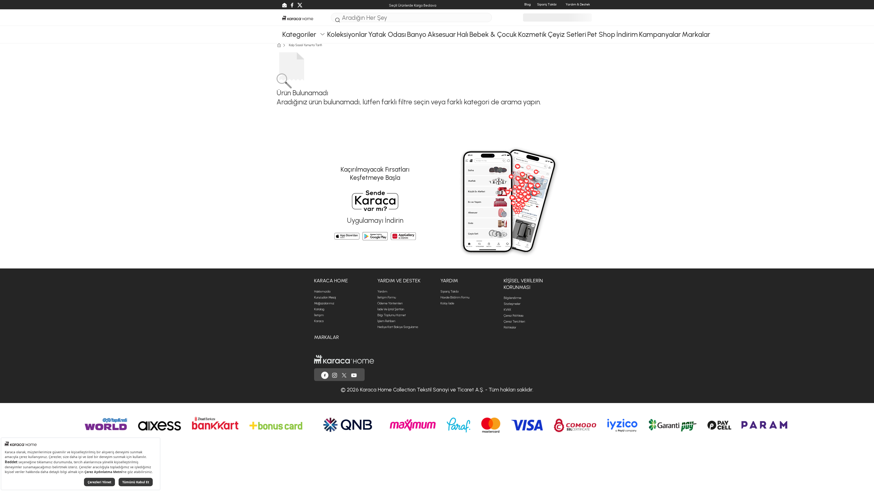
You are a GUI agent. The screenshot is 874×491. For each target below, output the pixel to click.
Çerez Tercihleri (514, 321)
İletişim (319, 315)
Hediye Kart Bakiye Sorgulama (397, 327)
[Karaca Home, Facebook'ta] (324, 374)
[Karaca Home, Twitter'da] (344, 374)
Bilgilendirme (512, 298)
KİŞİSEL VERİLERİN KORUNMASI (523, 284)
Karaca (318, 321)
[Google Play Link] (375, 236)
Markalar (326, 337)
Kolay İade (447, 303)
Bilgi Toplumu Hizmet (391, 315)
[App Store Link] (346, 236)
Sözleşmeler (512, 304)
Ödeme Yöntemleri (390, 303)
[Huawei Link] (403, 236)
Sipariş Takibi (449, 291)
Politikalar (510, 327)
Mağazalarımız (324, 303)
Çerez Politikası (513, 316)
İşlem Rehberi (386, 321)
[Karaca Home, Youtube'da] (354, 374)
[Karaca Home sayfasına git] (344, 359)
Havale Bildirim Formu (454, 297)
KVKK (507, 310)
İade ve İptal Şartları (390, 309)
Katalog (319, 309)
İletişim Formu (386, 297)
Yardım (382, 291)
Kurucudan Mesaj (325, 297)
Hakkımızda (322, 291)
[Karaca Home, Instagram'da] (334, 374)
